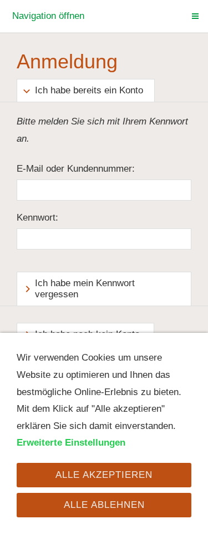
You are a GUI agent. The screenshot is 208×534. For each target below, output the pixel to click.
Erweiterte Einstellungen (71, 442)
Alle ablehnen (104, 505)
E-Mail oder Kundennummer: (76, 168)
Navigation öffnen (48, 16)
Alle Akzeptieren (104, 475)
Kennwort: (37, 217)
